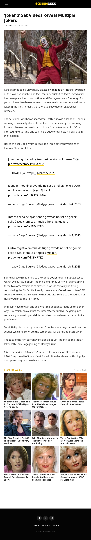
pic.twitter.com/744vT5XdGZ (26, 164)
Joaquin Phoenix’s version (70, 89)
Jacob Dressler (11, 26)
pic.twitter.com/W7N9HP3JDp (26, 226)
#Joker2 (45, 190)
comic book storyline (54, 277)
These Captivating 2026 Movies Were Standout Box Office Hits (72, 441)
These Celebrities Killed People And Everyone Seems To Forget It (43, 477)
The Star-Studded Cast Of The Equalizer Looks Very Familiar (16, 441)
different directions (46, 315)
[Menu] (6, 4)
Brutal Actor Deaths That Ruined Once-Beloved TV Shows (16, 477)
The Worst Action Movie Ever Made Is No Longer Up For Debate (44, 404)
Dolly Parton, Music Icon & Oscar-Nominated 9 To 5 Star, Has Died (73, 477)
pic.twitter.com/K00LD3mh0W (27, 195)
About (56, 526)
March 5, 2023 (46, 173)
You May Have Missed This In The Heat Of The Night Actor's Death (17, 404)
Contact (46, 526)
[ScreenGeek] (45, 4)
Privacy (35, 526)
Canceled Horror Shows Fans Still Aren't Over (72, 403)
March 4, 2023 (71, 204)
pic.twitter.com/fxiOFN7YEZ (25, 257)
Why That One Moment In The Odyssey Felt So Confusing (45, 441)
